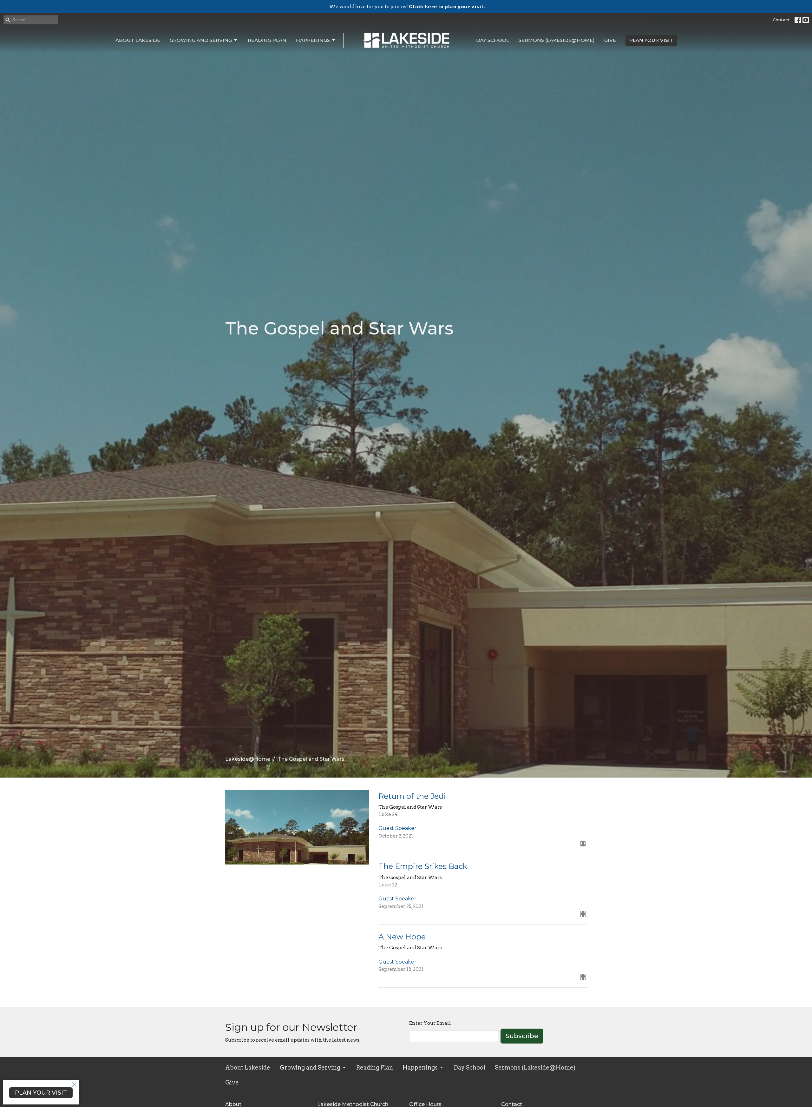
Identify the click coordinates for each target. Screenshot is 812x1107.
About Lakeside (137, 40)
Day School (492, 40)
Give (610, 40)
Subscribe (522, 1036)
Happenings (313, 40)
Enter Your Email (430, 1023)
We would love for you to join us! (407, 7)
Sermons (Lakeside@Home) (557, 40)
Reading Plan (267, 40)
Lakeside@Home (247, 759)
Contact (781, 19)
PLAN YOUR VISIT (651, 40)
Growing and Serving (201, 40)
